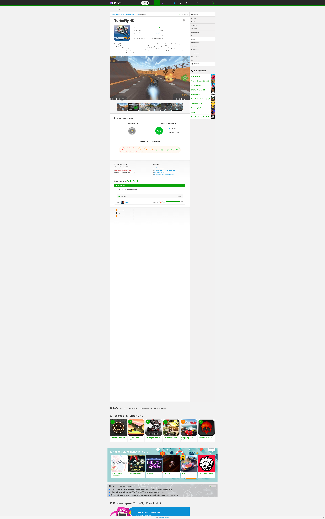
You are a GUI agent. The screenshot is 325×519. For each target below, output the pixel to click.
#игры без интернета (160, 408)
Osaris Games (159, 33)
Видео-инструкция (159, 172)
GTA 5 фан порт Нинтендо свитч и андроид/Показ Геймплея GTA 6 (140, 489)
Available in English (164, 517)
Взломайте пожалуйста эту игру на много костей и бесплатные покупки (143, 495)
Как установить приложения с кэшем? (164, 170)
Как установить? (158, 167)
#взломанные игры (146, 408)
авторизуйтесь (148, 515)
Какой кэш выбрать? (159, 168)
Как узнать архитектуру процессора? (164, 174)
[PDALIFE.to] (115, 3)
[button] (188, 57)
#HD (121, 408)
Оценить (173, 128)
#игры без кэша (133, 408)
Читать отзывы (174, 132)
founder (127, 202)
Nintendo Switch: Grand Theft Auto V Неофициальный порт (136, 492)
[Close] (324, 518)
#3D (126, 408)
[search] (159, 9)
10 (177, 150)
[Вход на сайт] (213, 3)
